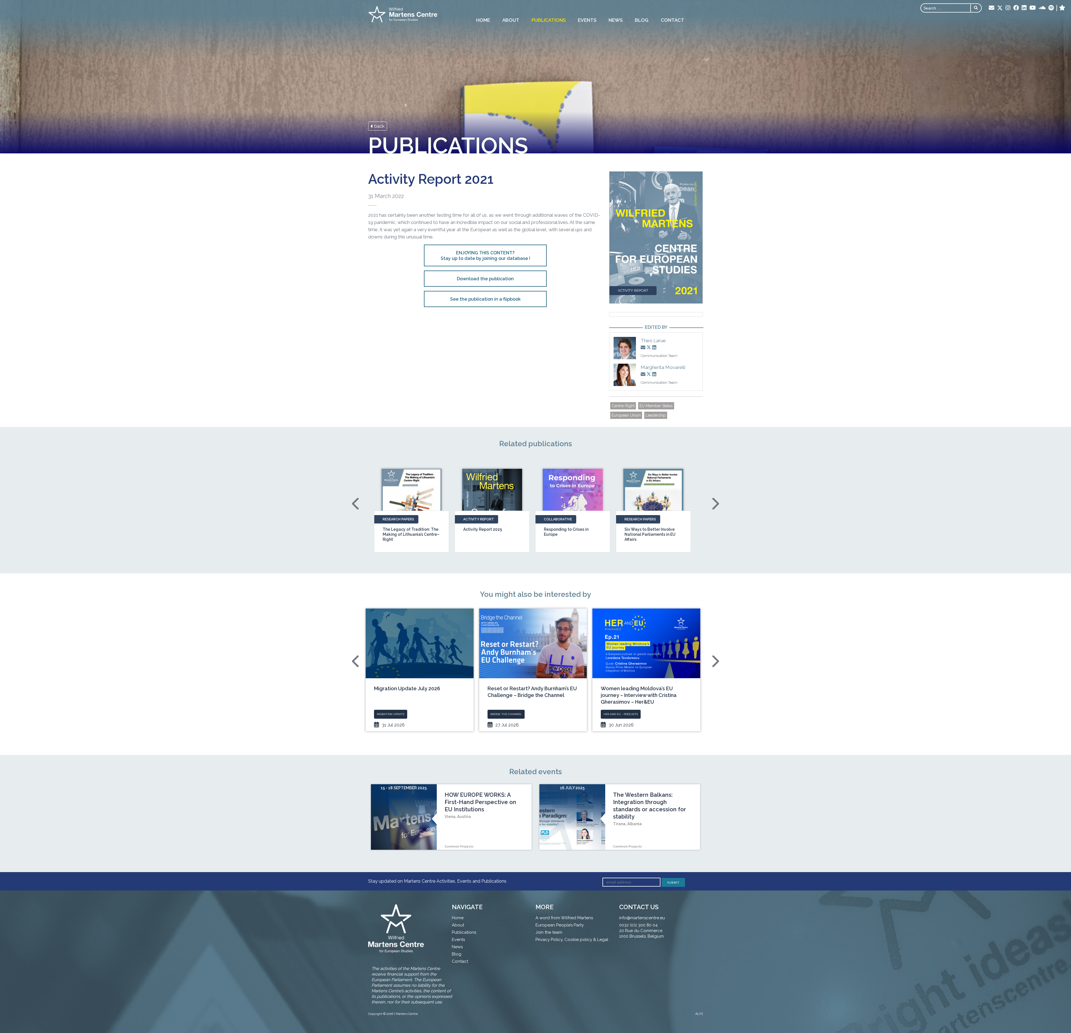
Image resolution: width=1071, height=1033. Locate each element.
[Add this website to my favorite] (1062, 8)
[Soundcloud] (1042, 8)
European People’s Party (560, 925)
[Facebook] (1016, 8)
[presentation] (356, 504)
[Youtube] (1032, 8)
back (379, 126)
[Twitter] (1000, 8)
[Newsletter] (991, 8)
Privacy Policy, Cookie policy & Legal (572, 939)
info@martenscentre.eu (642, 917)
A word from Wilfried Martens (564, 917)
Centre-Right (623, 406)
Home (483, 20)
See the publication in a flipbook (485, 299)
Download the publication (485, 278)
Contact (672, 20)
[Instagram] (1007, 8)
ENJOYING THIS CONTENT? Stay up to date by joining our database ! (485, 255)
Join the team (549, 932)
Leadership (656, 415)
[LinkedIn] (1024, 8)
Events (587, 20)
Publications (549, 20)
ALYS (699, 1014)
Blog (641, 20)
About (510, 20)
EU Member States (656, 406)
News (616, 20)
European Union (626, 415)
